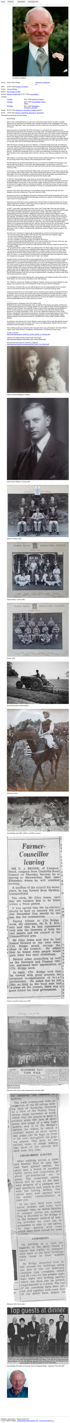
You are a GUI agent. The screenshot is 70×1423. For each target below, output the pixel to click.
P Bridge (10, 99)
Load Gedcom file (33, 1)
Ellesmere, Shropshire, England (26, 110)
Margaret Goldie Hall (13, 94)
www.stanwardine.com (46, 1420)
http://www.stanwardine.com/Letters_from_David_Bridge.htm (26, 339)
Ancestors (10, 1)
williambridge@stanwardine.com (27, 1420)
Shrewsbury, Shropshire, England (32, 107)
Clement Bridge (12, 89)
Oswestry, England (38, 99)
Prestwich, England (21, 86)
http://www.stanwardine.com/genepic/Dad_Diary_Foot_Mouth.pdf (28, 344)
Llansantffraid (34, 94)
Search (3, 1)
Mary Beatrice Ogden (14, 92)
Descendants (21, 1)
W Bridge (10, 106)
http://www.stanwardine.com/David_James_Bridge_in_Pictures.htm (28, 334)
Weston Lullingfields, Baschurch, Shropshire (29, 113)
